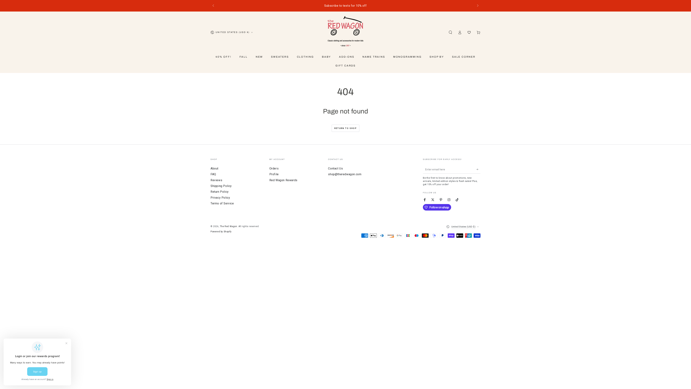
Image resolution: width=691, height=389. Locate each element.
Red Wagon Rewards (283, 180)
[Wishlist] (469, 32)
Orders (274, 168)
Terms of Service (222, 203)
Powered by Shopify (221, 231)
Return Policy (220, 191)
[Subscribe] (478, 169)
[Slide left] (214, 6)
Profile (274, 174)
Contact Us (335, 168)
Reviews (216, 180)
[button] (450, 32)
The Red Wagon (228, 226)
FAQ (213, 174)
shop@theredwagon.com (344, 174)
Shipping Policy (221, 186)
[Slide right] (477, 6)
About (214, 168)
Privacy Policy (220, 197)
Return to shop (345, 128)
